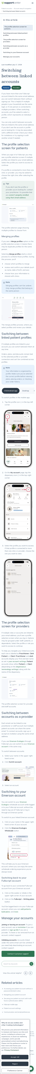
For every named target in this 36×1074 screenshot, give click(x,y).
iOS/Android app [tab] (10, 391)
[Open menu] (32, 3)
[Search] (31, 964)
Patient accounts (7, 8)
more (16, 912)
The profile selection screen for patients (15, 28)
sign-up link (14, 930)
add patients (26, 909)
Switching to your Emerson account (16, 52)
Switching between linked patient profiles (15, 34)
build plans (6, 912)
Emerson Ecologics (17, 741)
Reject (15, 1064)
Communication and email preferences (17, 1012)
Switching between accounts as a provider (15, 47)
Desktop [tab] (25, 391)
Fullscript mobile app (11, 1004)
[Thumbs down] (30, 973)
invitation (22, 927)
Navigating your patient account (15, 995)
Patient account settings (12, 1008)
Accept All (15, 1057)
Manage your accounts (11, 57)
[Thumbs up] (26, 973)
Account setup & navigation (22, 8)
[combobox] (18, 964)
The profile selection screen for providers (14, 41)
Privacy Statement (11, 1050)
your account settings (17, 661)
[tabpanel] (18, 506)
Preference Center (14, 1070)
